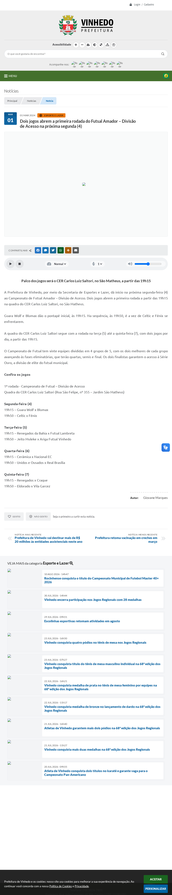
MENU (13, 76)
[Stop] (19, 264)
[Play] (10, 264)
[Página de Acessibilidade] (113, 45)
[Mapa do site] (107, 45)
